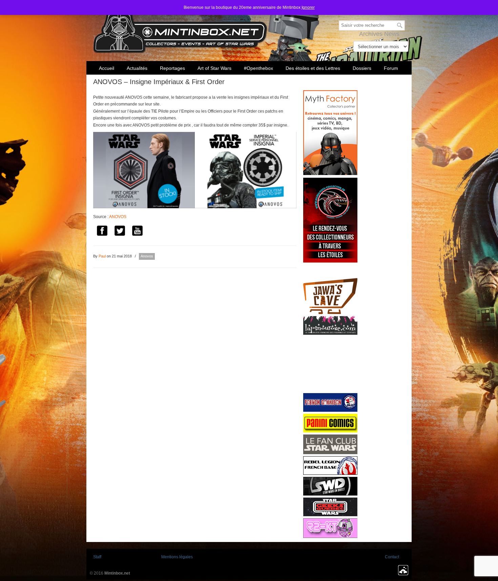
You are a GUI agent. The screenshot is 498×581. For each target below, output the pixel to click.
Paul (102, 256)
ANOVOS (117, 216)
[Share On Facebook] (102, 231)
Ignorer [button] (308, 7)
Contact (392, 557)
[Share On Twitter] (119, 231)
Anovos (147, 256)
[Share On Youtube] (137, 231)
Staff (97, 557)
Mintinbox (180, 27)
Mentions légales (177, 557)
